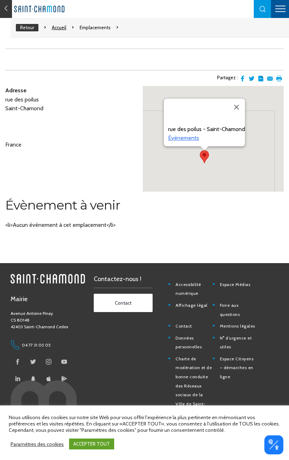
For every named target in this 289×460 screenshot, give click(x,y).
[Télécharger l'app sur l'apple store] (49, 379)
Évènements (183, 138)
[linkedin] (18, 379)
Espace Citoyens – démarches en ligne (237, 367)
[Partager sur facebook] (242, 78)
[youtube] (64, 362)
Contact (184, 326)
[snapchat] (33, 379)
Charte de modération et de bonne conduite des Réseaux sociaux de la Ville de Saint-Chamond (194, 386)
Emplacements (95, 27)
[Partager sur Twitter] (251, 78)
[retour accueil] (6, 9)
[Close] (236, 107)
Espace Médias (235, 284)
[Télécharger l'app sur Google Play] (64, 379)
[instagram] (49, 362)
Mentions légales (237, 326)
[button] (262, 9)
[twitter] (33, 362)
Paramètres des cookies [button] (37, 444)
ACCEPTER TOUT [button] (91, 444)
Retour (27, 27)
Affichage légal (192, 305)
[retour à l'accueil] (53, 9)
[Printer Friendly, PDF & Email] (261, 78)
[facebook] (18, 362)
